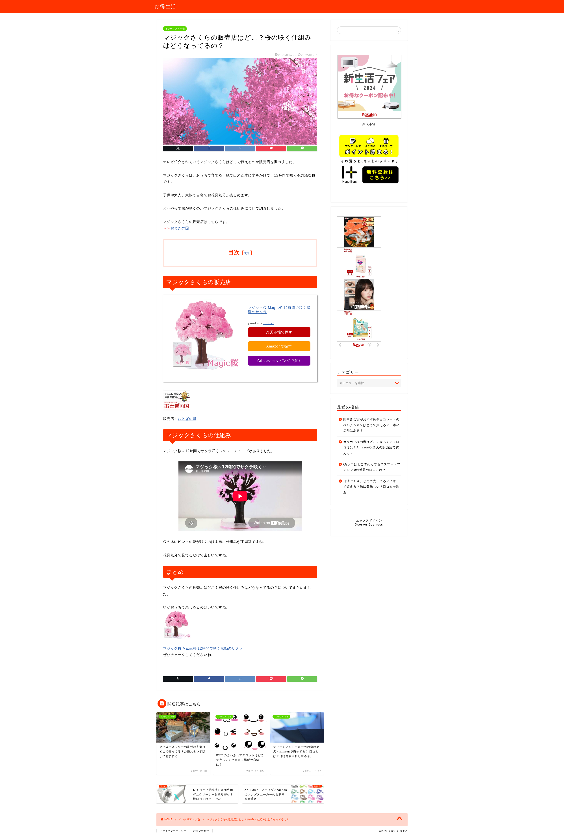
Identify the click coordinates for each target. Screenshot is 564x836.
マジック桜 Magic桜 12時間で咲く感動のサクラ (203, 648)
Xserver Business (369, 524)
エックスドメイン (369, 520)
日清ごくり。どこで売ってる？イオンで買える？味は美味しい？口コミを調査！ (371, 486)
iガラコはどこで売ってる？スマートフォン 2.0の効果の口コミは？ (371, 467)
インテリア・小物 (175, 28)
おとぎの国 (180, 228)
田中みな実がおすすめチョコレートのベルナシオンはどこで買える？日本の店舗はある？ (371, 425)
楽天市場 (369, 124)
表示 (247, 253)
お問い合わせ (201, 830)
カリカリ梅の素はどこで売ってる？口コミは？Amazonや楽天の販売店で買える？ (371, 447)
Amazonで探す (279, 346)
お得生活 (165, 6)
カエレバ (268, 323)
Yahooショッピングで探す (279, 360)
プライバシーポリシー (173, 830)
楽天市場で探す (279, 332)
